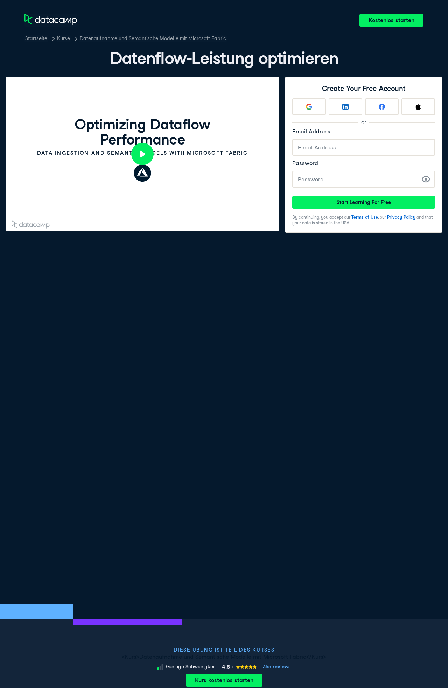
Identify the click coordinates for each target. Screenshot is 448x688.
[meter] (239, 667)
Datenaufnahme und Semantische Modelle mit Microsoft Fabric (153, 38)
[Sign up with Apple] (418, 106)
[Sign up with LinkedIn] (345, 106)
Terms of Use (364, 217)
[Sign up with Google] (309, 106)
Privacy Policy (401, 217)
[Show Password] (426, 179)
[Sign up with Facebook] (382, 106)
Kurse (63, 38)
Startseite (36, 38)
